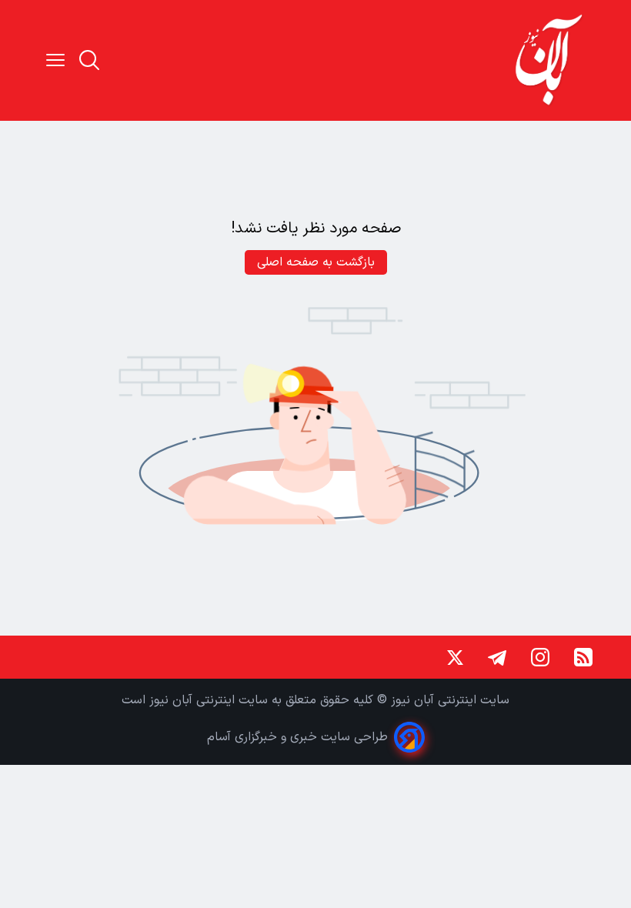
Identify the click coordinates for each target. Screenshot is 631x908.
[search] (89, 60)
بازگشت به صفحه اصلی (316, 262)
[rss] (583, 657)
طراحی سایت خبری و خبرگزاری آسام (297, 737)
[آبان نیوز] (549, 60)
